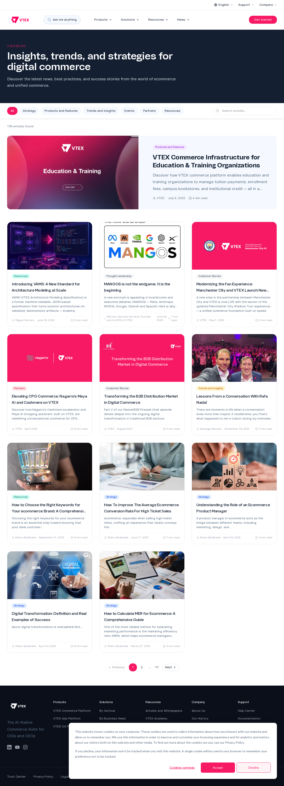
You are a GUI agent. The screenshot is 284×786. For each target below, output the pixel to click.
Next (168, 667)
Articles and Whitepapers (164, 711)
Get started (263, 20)
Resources (156, 20)
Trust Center (16, 776)
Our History (200, 718)
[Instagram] (25, 747)
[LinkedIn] (9, 747)
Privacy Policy (43, 776)
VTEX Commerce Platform (72, 711)
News (181, 20)
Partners (149, 111)
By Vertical (107, 711)
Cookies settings (182, 767)
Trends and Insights (101, 111)
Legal (65, 776)
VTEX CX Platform (66, 726)
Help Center (246, 711)
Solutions (128, 20)
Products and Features (61, 111)
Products (101, 20)
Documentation (249, 718)
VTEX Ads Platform (67, 718)
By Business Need (112, 718)
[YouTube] (17, 747)
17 (157, 667)
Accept (218, 767)
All (12, 111)
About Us (198, 711)
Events (129, 111)
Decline (253, 767)
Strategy (29, 111)
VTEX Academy (156, 718)
